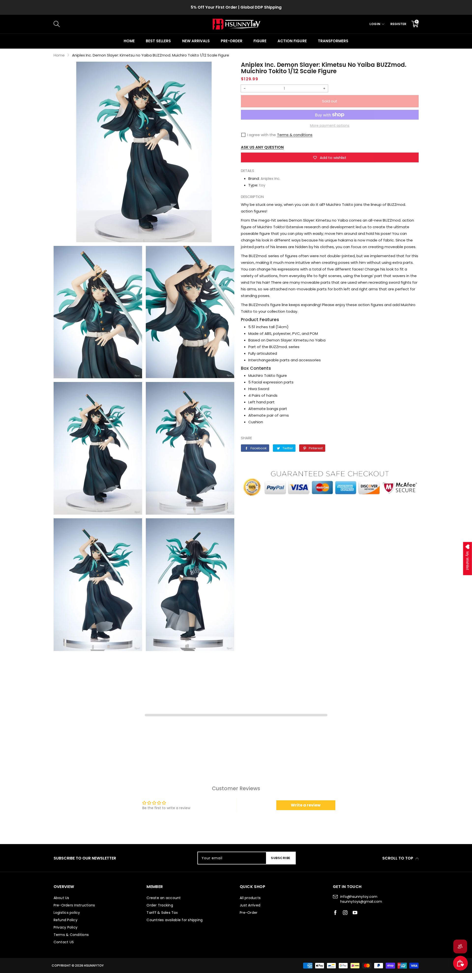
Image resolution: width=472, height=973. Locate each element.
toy (262, 185)
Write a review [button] (306, 805)
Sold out (329, 101)
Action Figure (292, 40)
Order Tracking (160, 905)
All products (250, 897)
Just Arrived (250, 905)
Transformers (333, 40)
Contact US (64, 942)
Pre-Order (248, 912)
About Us (61, 897)
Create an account (164, 897)
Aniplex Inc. (270, 178)
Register (398, 24)
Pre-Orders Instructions (74, 905)
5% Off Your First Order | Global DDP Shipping (236, 7)
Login (375, 24)
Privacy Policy (66, 927)
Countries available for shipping (175, 919)
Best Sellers (158, 40)
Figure (259, 40)
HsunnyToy (94, 965)
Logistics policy (67, 912)
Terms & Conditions (71, 934)
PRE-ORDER (231, 40)
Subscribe (280, 858)
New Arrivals (196, 40)
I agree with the (261, 134)
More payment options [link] (329, 125)
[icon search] (136, 24)
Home (129, 40)
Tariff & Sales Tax (162, 912)
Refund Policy (65, 919)
